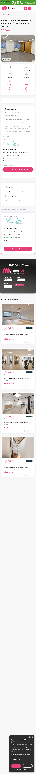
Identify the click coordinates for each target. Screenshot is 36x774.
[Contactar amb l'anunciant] (25, 342)
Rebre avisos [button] (12, 192)
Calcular (20, 285)
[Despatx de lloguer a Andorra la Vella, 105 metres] (18, 447)
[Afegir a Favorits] (28, 342)
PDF (26, 91)
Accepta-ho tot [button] (16, 766)
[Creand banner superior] (18, 2)
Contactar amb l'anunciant (18, 169)
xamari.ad (7, 161)
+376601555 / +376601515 (11, 155)
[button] (22, 770)
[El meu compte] (29, 8)
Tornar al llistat (6, 15)
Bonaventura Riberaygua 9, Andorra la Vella (17, 152)
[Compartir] (22, 342)
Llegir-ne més (14, 751)
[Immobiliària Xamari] (11, 144)
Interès (6, 283)
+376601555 (11, 158)
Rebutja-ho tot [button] (27, 766)
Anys (18, 277)
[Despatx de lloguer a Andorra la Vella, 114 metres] (18, 314)
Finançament (8, 277)
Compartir (9, 84)
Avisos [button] (9, 91)
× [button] (32, 737)
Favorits (26, 84)
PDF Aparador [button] (12, 196)
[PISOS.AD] (8, 8)
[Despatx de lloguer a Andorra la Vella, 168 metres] (18, 403)
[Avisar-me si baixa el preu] (32, 342)
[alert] (21, 753)
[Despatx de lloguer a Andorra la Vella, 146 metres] (18, 359)
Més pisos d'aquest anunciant (17, 201)
